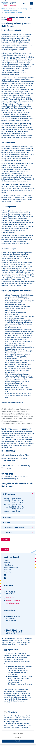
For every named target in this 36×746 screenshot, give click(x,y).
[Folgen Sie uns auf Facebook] (18, 574)
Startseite (4, 9)
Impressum (18, 737)
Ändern (9, 20)
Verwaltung (12, 9)
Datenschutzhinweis (18, 733)
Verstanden (18, 741)
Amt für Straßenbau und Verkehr (13, 13)
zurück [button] (6, 539)
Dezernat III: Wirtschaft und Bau (13, 11)
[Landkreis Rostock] (8, 3)
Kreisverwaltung (22, 9)
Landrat (31, 9)
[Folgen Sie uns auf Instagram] (18, 578)
